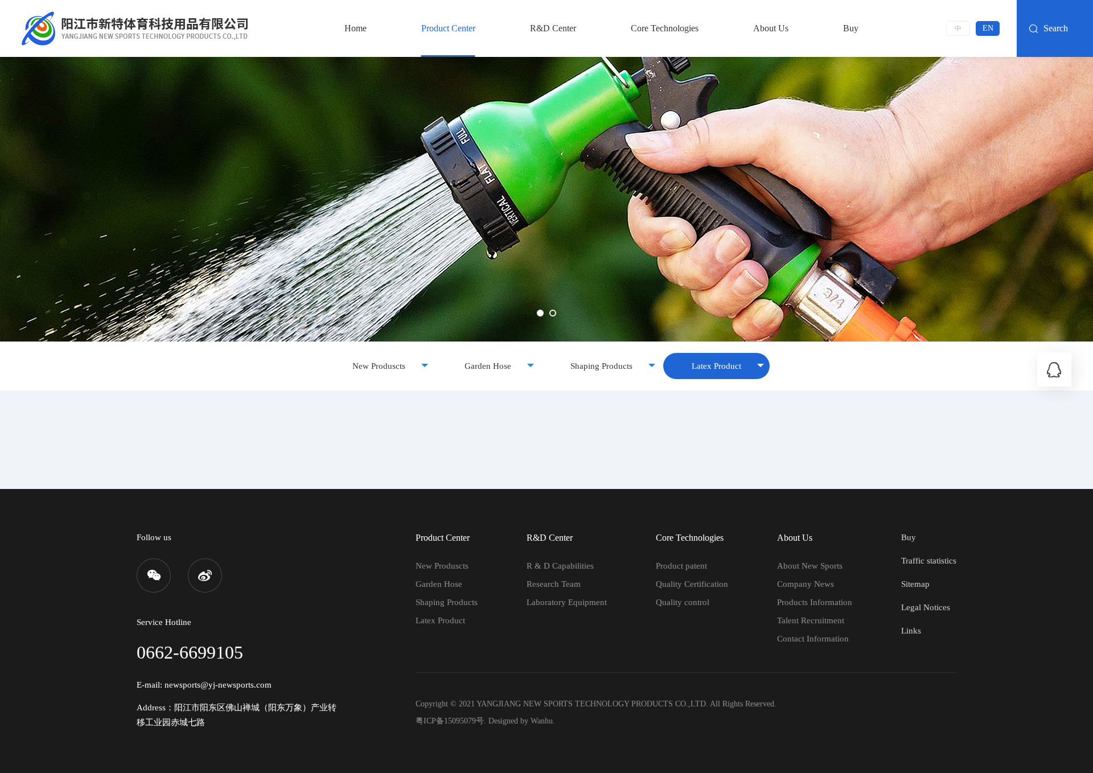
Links (911, 630)
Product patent (681, 565)
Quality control (682, 602)
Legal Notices (925, 607)
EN (988, 28)
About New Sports (810, 565)
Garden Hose (488, 366)
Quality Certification (692, 584)
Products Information (814, 602)
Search (1055, 28)
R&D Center (553, 28)
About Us (770, 28)
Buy (850, 28)
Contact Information (813, 638)
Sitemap (915, 584)
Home (355, 28)
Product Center (448, 28)
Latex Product (716, 366)
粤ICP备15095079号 (450, 721)
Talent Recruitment (810, 620)
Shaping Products (601, 366)
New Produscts (378, 366)
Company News (805, 584)
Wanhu (542, 721)
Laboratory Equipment (567, 602)
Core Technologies (664, 28)
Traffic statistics (928, 560)
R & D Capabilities (560, 565)
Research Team (554, 584)
